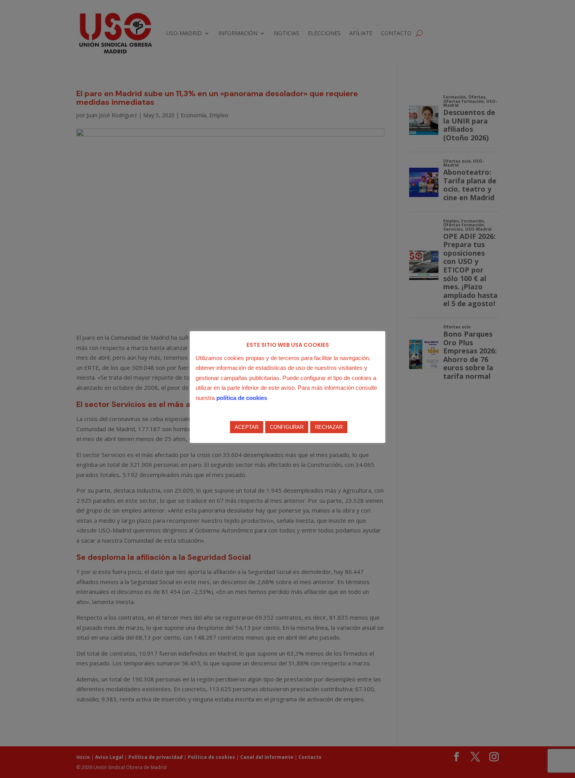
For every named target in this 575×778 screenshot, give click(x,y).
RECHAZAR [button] (329, 427)
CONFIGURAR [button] (287, 427)
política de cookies (241, 397)
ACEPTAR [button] (247, 427)
